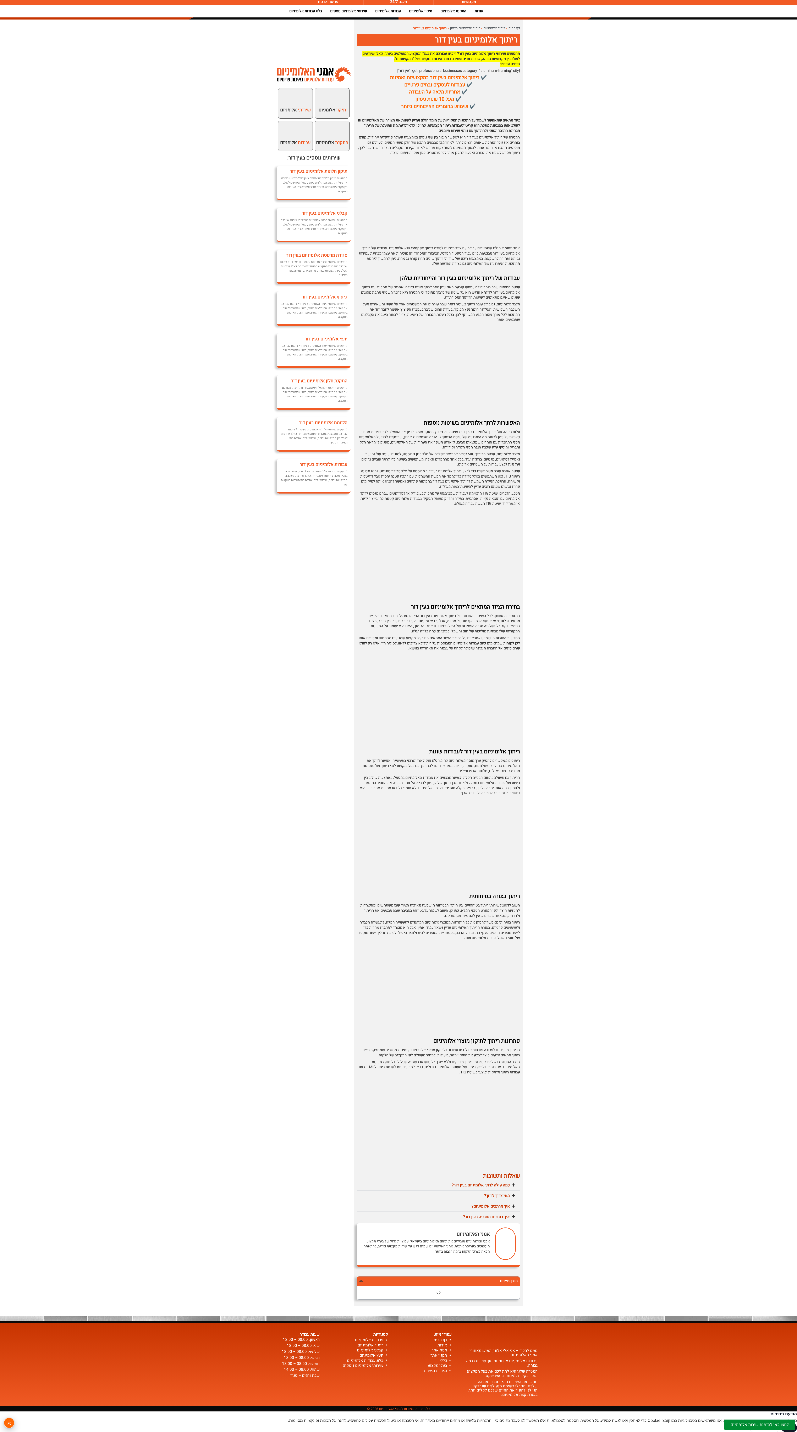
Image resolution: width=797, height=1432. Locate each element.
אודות (479, 11)
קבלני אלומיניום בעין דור (324, 213)
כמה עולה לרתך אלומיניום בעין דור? (481, 1185)
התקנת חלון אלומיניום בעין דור (319, 380)
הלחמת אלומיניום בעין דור (323, 422)
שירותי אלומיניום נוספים (348, 11)
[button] (438, 1185)
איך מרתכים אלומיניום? (491, 1206)
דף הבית (514, 28)
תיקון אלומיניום (420, 11)
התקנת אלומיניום (453, 11)
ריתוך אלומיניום (494, 28)
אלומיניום (332, 142)
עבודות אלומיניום (388, 11)
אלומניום (332, 110)
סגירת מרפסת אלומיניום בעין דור (316, 255)
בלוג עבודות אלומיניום (305, 11)
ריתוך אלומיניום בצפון (465, 28)
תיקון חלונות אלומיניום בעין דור (318, 171)
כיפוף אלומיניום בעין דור (324, 297)
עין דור (295, 158)
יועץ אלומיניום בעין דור (326, 339)
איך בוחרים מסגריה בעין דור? (486, 1217)
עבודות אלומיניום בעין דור (323, 464)
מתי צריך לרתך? (497, 1196)
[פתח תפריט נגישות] (9, 1422)
